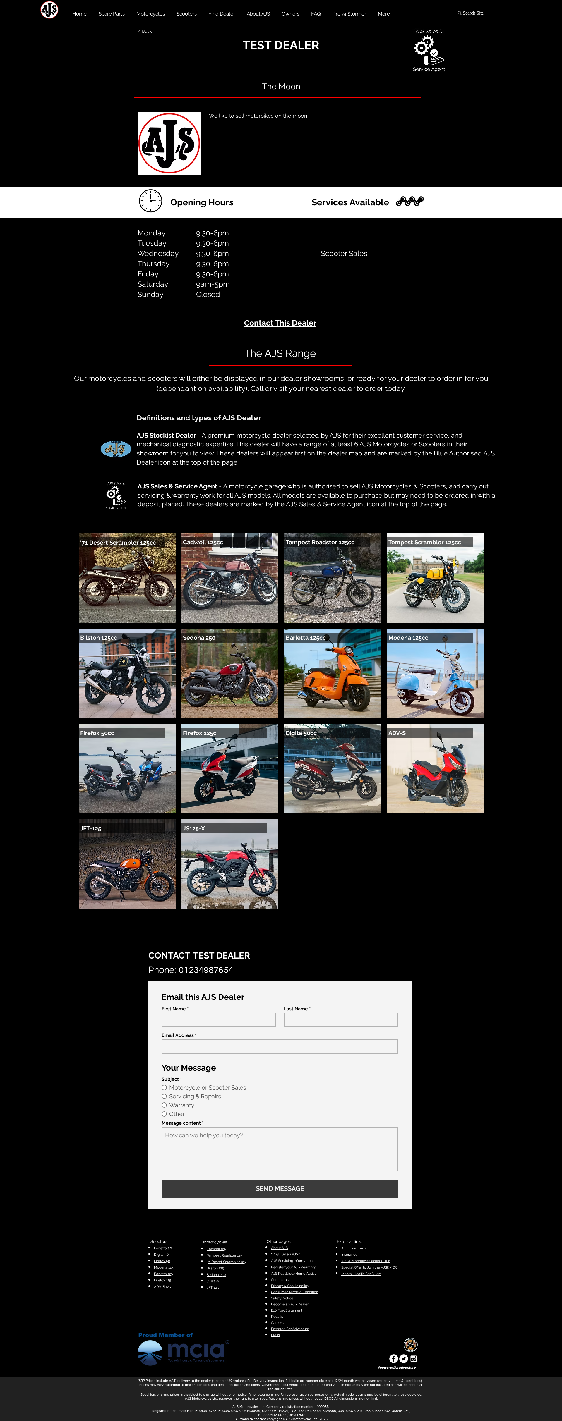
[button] (157, 31)
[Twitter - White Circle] (403, 1358)
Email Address (178, 1035)
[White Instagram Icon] (413, 1358)
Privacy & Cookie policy (290, 1286)
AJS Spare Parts (353, 1248)
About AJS (279, 1248)
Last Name (296, 1009)
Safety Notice (282, 1298)
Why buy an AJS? (285, 1254)
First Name (174, 1009)
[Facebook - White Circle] (393, 1358)
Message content (181, 1123)
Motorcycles (215, 1242)
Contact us (280, 1280)
